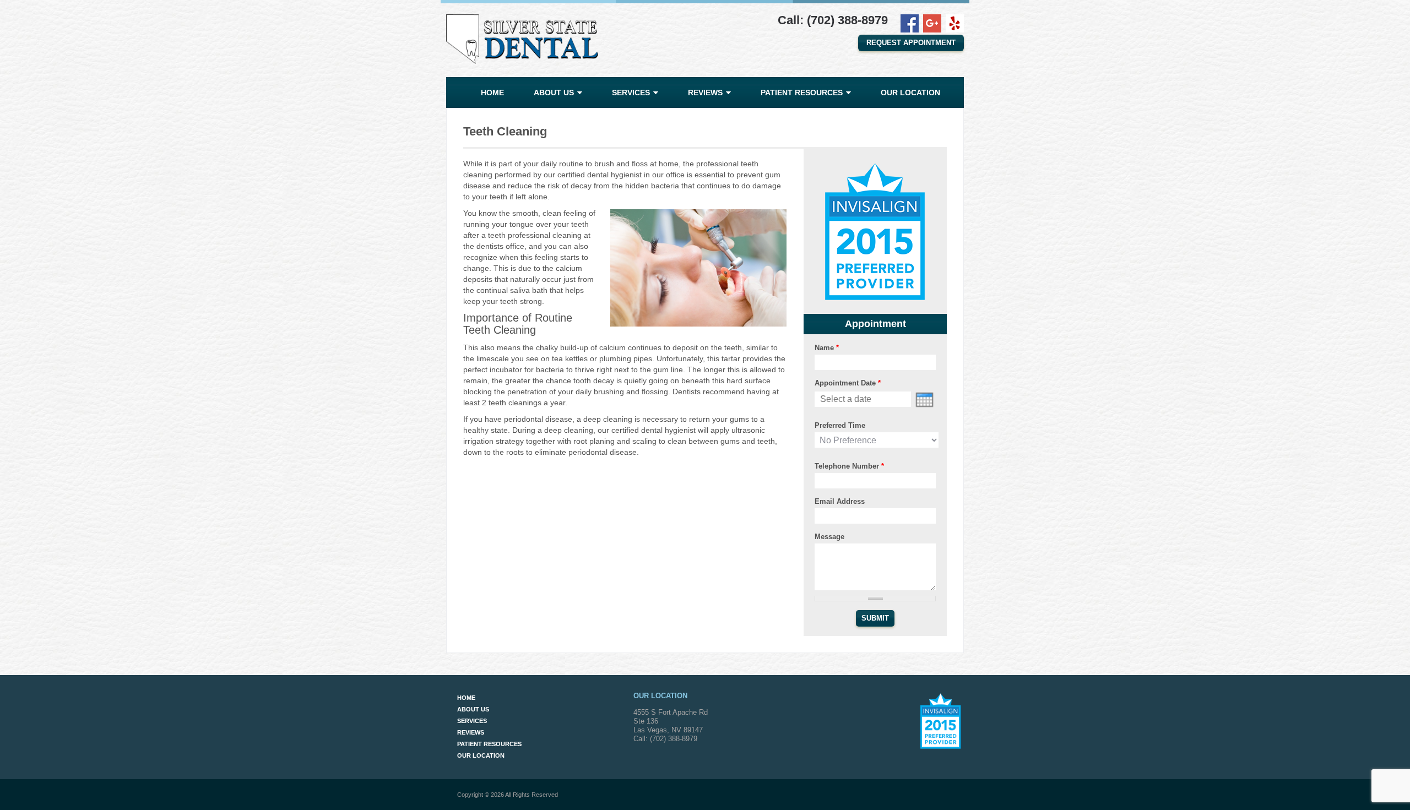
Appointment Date (848, 383)
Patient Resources (802, 92)
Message (829, 536)
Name (827, 348)
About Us (554, 92)
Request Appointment (911, 43)
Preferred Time (840, 425)
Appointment (875, 323)
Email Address (840, 501)
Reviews (705, 92)
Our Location (910, 92)
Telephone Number (849, 466)
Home (492, 92)
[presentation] (924, 400)
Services (631, 92)
